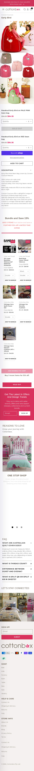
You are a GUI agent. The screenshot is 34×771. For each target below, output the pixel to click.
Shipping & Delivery (8, 706)
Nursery (4, 675)
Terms (3, 737)
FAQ (3, 713)
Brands (3, 726)
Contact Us (5, 702)
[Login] (28, 9)
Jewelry (4, 693)
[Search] (24, 9)
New (3, 686)
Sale (2, 690)
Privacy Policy (6, 733)
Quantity (6, 147)
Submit (17, 637)
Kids (2, 671)
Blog (3, 729)
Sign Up (24, 413)
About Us (4, 722)
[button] (17, 170)
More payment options (17, 157)
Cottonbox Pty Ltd (13, 764)
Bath (3, 679)
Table (3, 682)
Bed (2, 667)
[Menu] (3, 9)
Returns (4, 710)
